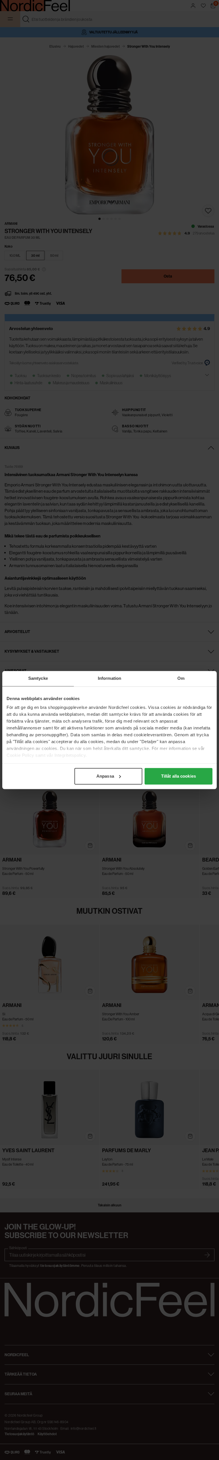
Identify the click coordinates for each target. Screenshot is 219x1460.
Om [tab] (180, 678)
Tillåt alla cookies (178, 776)
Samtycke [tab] (38, 678)
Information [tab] (109, 678)
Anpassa (105, 776)
